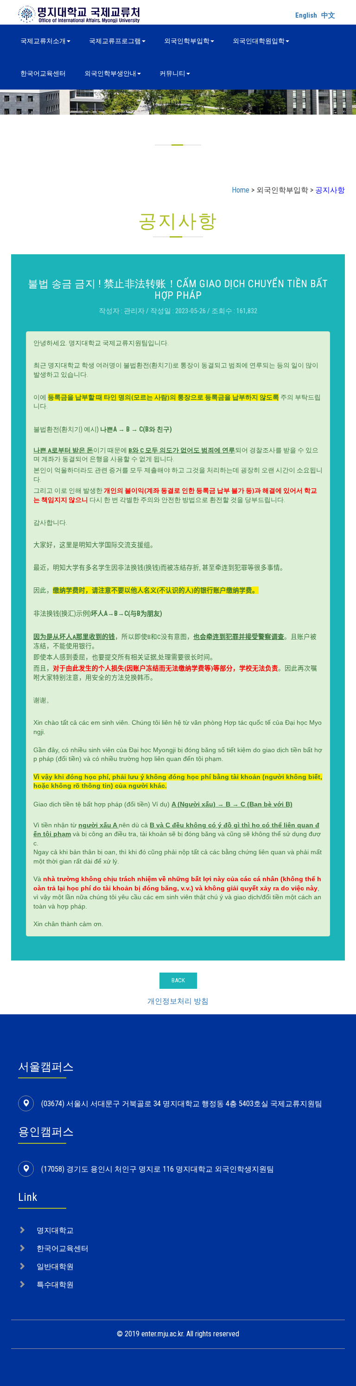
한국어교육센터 (43, 73)
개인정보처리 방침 (178, 1001)
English (306, 15)
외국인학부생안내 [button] (110, 73)
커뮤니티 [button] (172, 73)
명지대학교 (55, 1230)
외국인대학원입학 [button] (259, 41)
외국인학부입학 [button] (187, 41)
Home (240, 190)
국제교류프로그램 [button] (115, 41)
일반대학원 (55, 1266)
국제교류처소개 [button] (43, 41)
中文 (328, 15)
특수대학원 (55, 1284)
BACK (178, 980)
